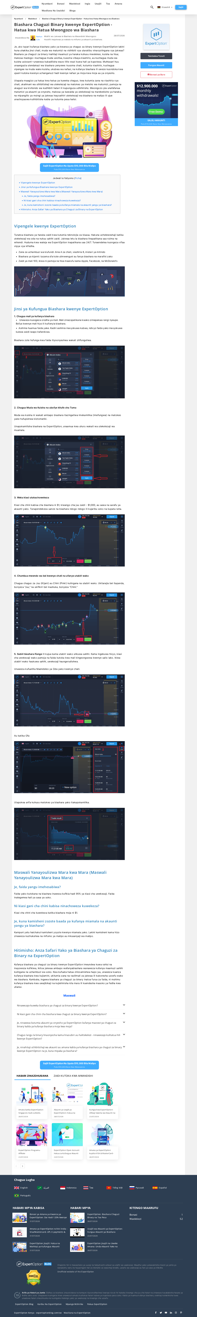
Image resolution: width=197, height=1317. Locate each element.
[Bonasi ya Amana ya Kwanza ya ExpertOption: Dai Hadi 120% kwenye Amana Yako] (19, 1217)
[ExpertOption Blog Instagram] (174, 1313)
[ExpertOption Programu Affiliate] (31, 1134)
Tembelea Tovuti (156, 56)
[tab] (69, 1006)
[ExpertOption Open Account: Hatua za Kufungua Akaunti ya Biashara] (67, 1134)
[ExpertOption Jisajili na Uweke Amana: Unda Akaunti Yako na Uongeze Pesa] (77, 1246)
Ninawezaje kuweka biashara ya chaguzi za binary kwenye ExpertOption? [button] (57, 1005)
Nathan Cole (39, 38)
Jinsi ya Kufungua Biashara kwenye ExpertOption (47, 187)
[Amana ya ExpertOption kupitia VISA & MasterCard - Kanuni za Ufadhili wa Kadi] (102, 1134)
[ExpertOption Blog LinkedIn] (169, 1313)
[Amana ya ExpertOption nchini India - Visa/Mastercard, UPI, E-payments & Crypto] (19, 1232)
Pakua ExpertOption (97, 1304)
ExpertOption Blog (24, 1304)
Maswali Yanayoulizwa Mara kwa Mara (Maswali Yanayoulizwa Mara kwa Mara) (62, 191)
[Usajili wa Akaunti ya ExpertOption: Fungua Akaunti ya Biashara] (77, 1232)
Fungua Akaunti (156, 65)
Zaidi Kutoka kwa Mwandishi (73, 1075)
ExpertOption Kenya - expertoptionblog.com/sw (38, 1312)
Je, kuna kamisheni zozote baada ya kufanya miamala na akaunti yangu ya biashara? (68, 205)
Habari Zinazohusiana (32, 1075)
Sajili (181, 7)
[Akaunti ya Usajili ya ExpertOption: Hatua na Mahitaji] (67, 1094)
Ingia (87, 3)
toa (108, 3)
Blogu (73, 10)
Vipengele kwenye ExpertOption (38, 182)
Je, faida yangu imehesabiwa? (39, 196)
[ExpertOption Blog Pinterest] (179, 1313)
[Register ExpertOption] (156, 100)
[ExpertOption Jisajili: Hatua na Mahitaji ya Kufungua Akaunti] (19, 1246)
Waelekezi (74, 3)
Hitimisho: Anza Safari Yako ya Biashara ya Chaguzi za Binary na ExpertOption (62, 209)
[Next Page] (22, 1166)
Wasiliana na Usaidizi (53, 10)
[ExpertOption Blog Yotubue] (164, 1313)
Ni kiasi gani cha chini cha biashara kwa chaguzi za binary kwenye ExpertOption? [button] (62, 1014)
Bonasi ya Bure (157, 74)
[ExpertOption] (156, 49)
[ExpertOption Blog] (34, 1266)
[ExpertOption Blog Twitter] (159, 1313)
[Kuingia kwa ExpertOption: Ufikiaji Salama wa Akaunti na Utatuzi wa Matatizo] (102, 1094)
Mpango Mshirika (74, 1304)
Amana (118, 3)
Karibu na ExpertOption (49, 1304)
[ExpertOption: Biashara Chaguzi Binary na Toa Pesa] (77, 1217)
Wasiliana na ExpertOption (77, 1312)
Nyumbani (47, 3)
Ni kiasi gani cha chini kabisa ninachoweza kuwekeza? (52, 200)
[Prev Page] (16, 1166)
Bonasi (60, 3)
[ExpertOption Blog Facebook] (154, 1313)
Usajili (98, 3)
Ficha (78, 178)
